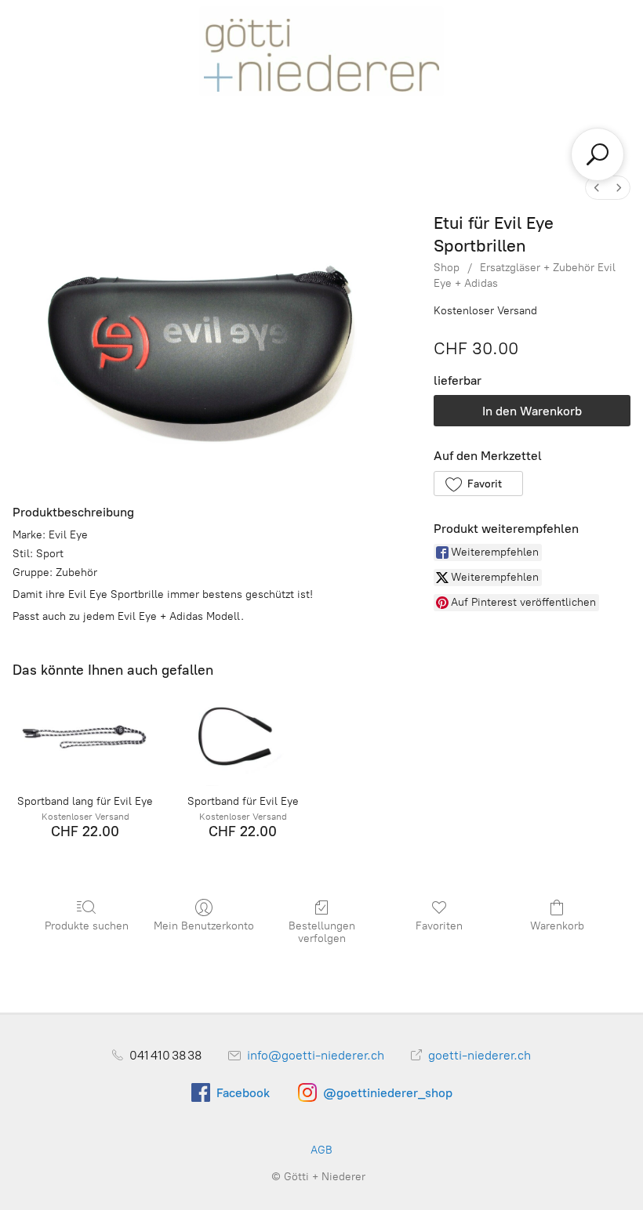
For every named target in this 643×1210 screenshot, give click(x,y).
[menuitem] (597, 187)
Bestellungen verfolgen (322, 932)
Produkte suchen (87, 926)
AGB (321, 1150)
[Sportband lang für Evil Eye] (85, 738)
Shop (447, 267)
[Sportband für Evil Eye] (242, 738)
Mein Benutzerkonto (204, 926)
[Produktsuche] (597, 154)
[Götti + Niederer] (321, 50)
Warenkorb (557, 926)
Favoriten (439, 926)
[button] (478, 483)
